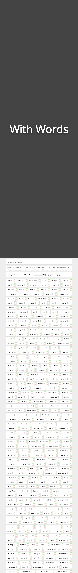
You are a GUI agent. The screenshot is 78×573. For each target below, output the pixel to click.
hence (64, 536)
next (30, 406)
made (39, 518)
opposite (35, 451)
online (10, 482)
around (21, 334)
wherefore (24, 464)
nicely (10, 290)
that (50, 316)
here (64, 518)
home (10, 375)
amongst (33, 334)
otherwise (43, 442)
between (54, 285)
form (65, 330)
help (65, 397)
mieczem (53, 486)
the (66, 357)
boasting (39, 352)
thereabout (56, 531)
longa (50, 522)
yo (38, 527)
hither (64, 482)
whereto (11, 419)
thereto (10, 401)
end (56, 513)
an (44, 477)
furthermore (53, 406)
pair (32, 303)
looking (51, 401)
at (17, 339)
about (41, 339)
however (48, 473)
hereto (24, 437)
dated (9, 397)
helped (34, 477)
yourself (40, 383)
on (42, 303)
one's (39, 504)
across (9, 410)
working (50, 464)
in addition (62, 540)
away (20, 343)
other (64, 281)
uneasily (38, 316)
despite (64, 348)
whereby (25, 419)
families (10, 562)
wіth (43, 285)
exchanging (23, 316)
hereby (10, 424)
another (11, 352)
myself (43, 410)
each (43, 325)
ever (30, 536)
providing (10, 312)
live (55, 433)
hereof (65, 442)
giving (64, 290)
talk (65, 366)
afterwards (24, 460)
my (9, 540)
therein (64, 392)
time (41, 397)
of (44, 375)
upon (22, 388)
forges (9, 334)
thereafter (63, 379)
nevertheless (41, 509)
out (44, 361)
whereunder (12, 504)
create (21, 357)
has (34, 312)
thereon (24, 392)
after (52, 352)
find (65, 339)
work (64, 370)
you (51, 379)
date (33, 366)
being (9, 379)
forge (10, 316)
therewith (36, 388)
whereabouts (52, 527)
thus (34, 491)
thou (31, 486)
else (50, 428)
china (48, 554)
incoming (21, 513)
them (49, 321)
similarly (21, 325)
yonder (36, 500)
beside (22, 366)
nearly (10, 366)
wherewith (62, 424)
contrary (51, 469)
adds (54, 325)
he (8, 486)
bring (9, 325)
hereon (40, 540)
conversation (44, 571)
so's (39, 522)
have (42, 290)
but (53, 281)
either (65, 433)
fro (55, 415)
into (53, 303)
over (29, 298)
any (65, 491)
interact (10, 455)
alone (43, 348)
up (20, 298)
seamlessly (54, 339)
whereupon (37, 401)
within (65, 383)
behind (55, 491)
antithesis (62, 504)
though (20, 397)
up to (64, 549)
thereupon (11, 392)
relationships (37, 567)
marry (65, 415)
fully (65, 325)
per (52, 460)
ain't (9, 549)
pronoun (52, 536)
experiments (11, 567)
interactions (52, 567)
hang (9, 473)
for (9, 281)
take (31, 397)
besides (45, 334)
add (48, 343)
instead (49, 451)
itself (28, 509)
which (22, 361)
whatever (63, 522)
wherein (64, 469)
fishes (10, 558)
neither (63, 437)
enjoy (54, 442)
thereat (19, 486)
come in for (50, 549)
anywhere (21, 531)
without (32, 281)
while (31, 290)
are (54, 361)
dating (21, 375)
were (9, 495)
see (53, 410)
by (43, 281)
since (64, 375)
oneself (55, 477)
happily (21, 303)
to (19, 383)
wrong (24, 567)
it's (51, 540)
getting (21, 446)
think (31, 442)
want (64, 388)
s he (23, 554)
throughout (29, 339)
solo (31, 379)
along (19, 281)
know (23, 401)
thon (23, 428)
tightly (32, 330)
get (44, 366)
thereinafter (62, 500)
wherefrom (37, 428)
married (33, 375)
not (9, 339)
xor (23, 455)
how (54, 375)
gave (36, 294)
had (65, 285)
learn (33, 415)
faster (20, 495)
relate (64, 464)
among (51, 388)
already (42, 357)
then (20, 379)
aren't (22, 545)
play (9, 406)
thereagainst (62, 473)
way (41, 486)
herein (53, 482)
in (53, 348)
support (37, 392)
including (20, 285)
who (33, 361)
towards (52, 370)
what (9, 370)
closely (10, 298)
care (64, 419)
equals (20, 348)
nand (21, 469)
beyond (32, 433)
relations (63, 562)
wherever (40, 460)
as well (36, 549)
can (36, 437)
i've (66, 545)
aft (65, 513)
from (46, 307)
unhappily (20, 330)
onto (54, 366)
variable (22, 558)
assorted (63, 316)
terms (32, 348)
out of (28, 540)
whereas (22, 415)
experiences (61, 571)
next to (42, 545)
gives (64, 298)
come (51, 518)
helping (32, 495)
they (8, 330)
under (10, 321)
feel (21, 442)
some (44, 531)
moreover (53, 383)
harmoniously (61, 307)
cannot (55, 509)
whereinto (22, 500)
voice (35, 558)
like (20, 370)
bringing (41, 298)
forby (49, 424)
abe (9, 513)
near (64, 352)
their (43, 312)
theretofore (11, 491)
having (32, 285)
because (39, 419)
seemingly (36, 321)
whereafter (62, 428)
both (24, 294)
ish (48, 500)
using (23, 477)
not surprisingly (62, 343)
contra (10, 536)
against (48, 294)
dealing (35, 554)
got (33, 325)
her (56, 334)
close (10, 307)
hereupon (11, 428)
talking (9, 383)
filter (43, 275)
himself (10, 357)
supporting (35, 446)
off (19, 410)
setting (10, 437)
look (42, 482)
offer (64, 361)
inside (44, 491)
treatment (62, 558)
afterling (10, 545)
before (29, 383)
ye (19, 509)
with (20, 290)
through (11, 294)
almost (23, 491)
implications (26, 571)
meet (64, 460)
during (10, 343)
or (50, 504)
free (20, 482)
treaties (48, 558)
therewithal (36, 455)
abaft (9, 531)
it (18, 540)
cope (26, 518)
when (31, 357)
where (20, 406)
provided (55, 357)
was (65, 406)
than (40, 370)
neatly (23, 321)
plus (53, 290)
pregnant (10, 442)
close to (22, 549)
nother (27, 504)
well (34, 307)
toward (10, 361)
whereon (10, 415)
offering (53, 298)
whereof (36, 424)
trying (10, 460)
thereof (44, 433)
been (9, 433)
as (39, 343)
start (10, 571)
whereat (20, 433)
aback (41, 536)
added (64, 303)
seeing (10, 451)
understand (53, 397)
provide (25, 352)
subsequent (26, 522)
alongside (63, 321)
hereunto (63, 451)
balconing (54, 545)
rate (23, 562)
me (65, 509)
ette (45, 513)
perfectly (23, 312)
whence (33, 531)
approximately (51, 446)
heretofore (11, 522)
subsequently (33, 473)
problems (49, 562)
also (41, 379)
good (10, 388)
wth (9, 285)
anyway (10, 527)
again (22, 451)
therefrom (30, 410)
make (64, 401)
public (10, 446)
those (43, 330)
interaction (12, 518)
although (63, 455)
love (20, 473)
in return (11, 554)
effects (35, 562)
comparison (62, 554)
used (64, 446)
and (9, 348)
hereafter (51, 392)
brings (65, 312)
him (65, 334)
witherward (25, 527)
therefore (45, 415)
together (34, 513)
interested (49, 437)
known (44, 495)
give (22, 307)
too (38, 464)
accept (31, 482)
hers (31, 469)
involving (63, 294)
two (9, 303)
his (41, 469)
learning (10, 469)
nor (65, 477)
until (49, 455)
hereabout (11, 477)
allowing (54, 330)
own (30, 343)
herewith (64, 410)
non (65, 495)
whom (54, 312)
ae (9, 500)
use (40, 406)
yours (9, 509)
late (20, 536)
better (52, 419)
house (23, 424)
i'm (32, 545)
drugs (65, 567)
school (10, 464)
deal (65, 486)
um (55, 495)
